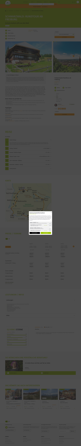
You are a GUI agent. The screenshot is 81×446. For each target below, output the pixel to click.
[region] (40, 226)
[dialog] (40, 223)
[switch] (49, 223)
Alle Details (45, 225)
